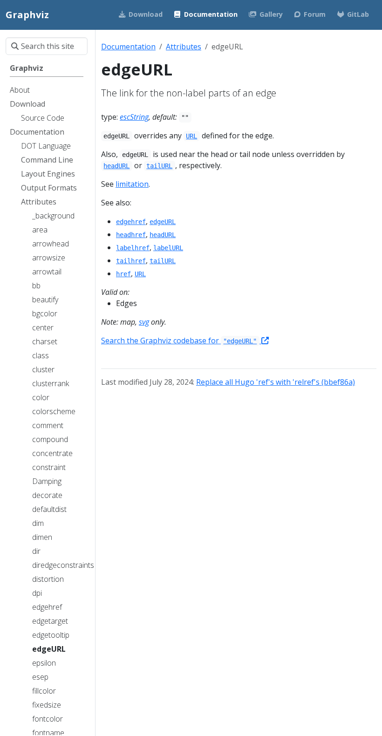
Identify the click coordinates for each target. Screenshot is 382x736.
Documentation (128, 46)
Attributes (183, 46)
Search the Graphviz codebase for (179, 340)
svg (144, 322)
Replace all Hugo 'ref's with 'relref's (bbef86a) (275, 382)
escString (134, 117)
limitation (132, 184)
